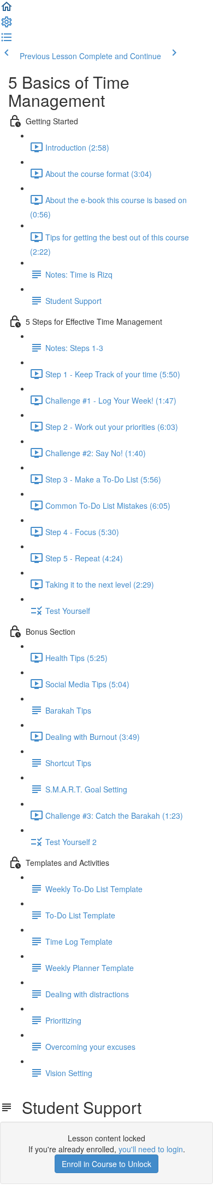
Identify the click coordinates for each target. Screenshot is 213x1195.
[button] (6, 9)
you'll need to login (151, 1149)
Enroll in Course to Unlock (106, 1163)
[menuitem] (6, 25)
